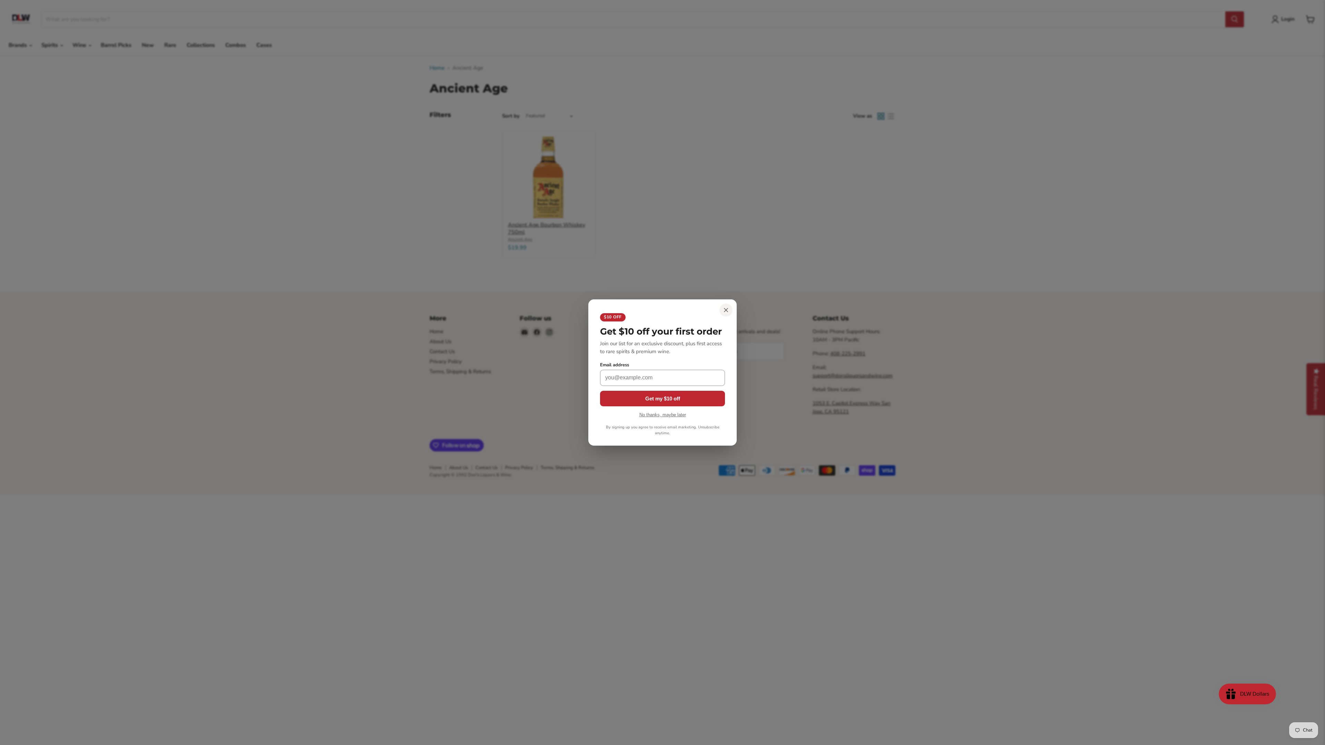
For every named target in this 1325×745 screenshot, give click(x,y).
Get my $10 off (662, 398)
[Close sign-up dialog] (726, 310)
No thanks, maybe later (662, 414)
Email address (614, 365)
